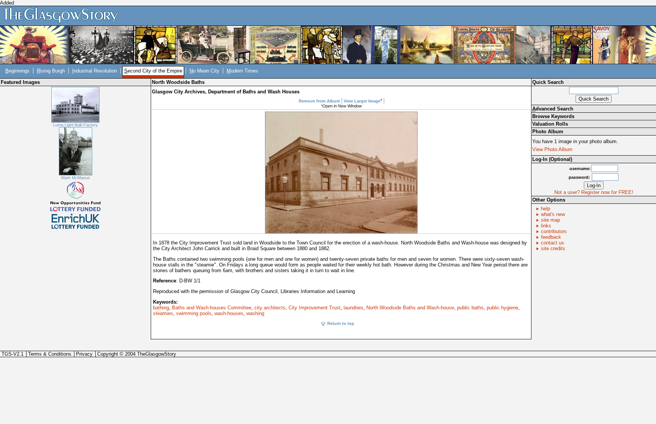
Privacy (84, 354)
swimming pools (193, 313)
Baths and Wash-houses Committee (211, 308)
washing (255, 313)
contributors (554, 231)
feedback (551, 237)
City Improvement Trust (315, 308)
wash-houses (228, 313)
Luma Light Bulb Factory (75, 125)
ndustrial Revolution (94, 71)
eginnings (17, 71)
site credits (553, 248)
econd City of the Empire (153, 71)
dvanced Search (552, 109)
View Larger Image (362, 101)
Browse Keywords (553, 116)
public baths (470, 308)
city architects (269, 308)
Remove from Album (319, 101)
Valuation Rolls (550, 124)
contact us (552, 243)
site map (550, 220)
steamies (163, 313)
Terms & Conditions (49, 354)
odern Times (242, 71)
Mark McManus (75, 177)
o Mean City (204, 71)
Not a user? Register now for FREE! (593, 192)
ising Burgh (51, 71)
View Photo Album (552, 149)
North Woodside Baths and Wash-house (410, 308)
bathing (161, 308)
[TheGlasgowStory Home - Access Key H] (63, 15)
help (545, 208)
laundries (353, 308)
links (546, 226)
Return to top (340, 323)
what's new (553, 214)
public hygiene (502, 308)
